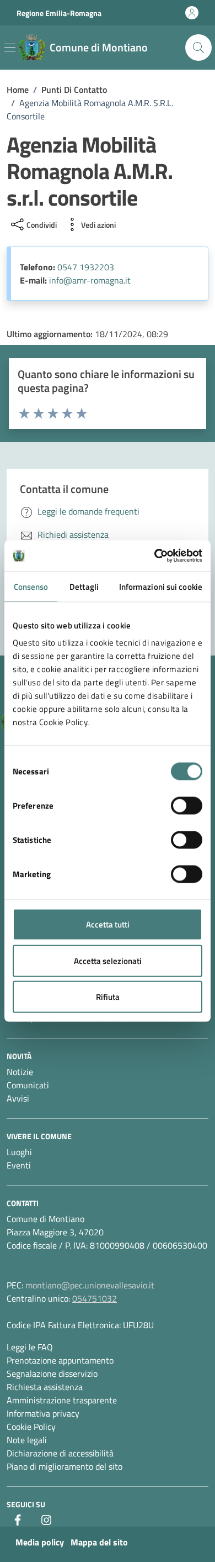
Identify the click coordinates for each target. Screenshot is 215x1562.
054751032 (94, 1298)
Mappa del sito (99, 1542)
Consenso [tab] (31, 586)
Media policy (39, 1542)
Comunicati (28, 1085)
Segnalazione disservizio (52, 1373)
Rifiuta (108, 996)
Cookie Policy (31, 1426)
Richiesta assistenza (45, 1386)
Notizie (20, 1071)
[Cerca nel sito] (198, 47)
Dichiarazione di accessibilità (60, 1453)
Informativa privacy (43, 1413)
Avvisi (18, 1098)
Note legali (27, 1439)
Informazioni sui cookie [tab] (160, 586)
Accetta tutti (108, 924)
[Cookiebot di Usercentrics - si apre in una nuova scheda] (154, 556)
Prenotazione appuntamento (60, 1360)
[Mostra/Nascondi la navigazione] (10, 47)
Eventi (19, 1165)
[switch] (186, 806)
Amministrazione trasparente (62, 1400)
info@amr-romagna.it (90, 280)
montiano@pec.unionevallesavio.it (89, 1285)
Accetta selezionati (108, 960)
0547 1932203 (85, 267)
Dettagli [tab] (84, 586)
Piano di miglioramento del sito (64, 1466)
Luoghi (19, 1152)
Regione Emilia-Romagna (59, 13)
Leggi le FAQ (30, 1347)
